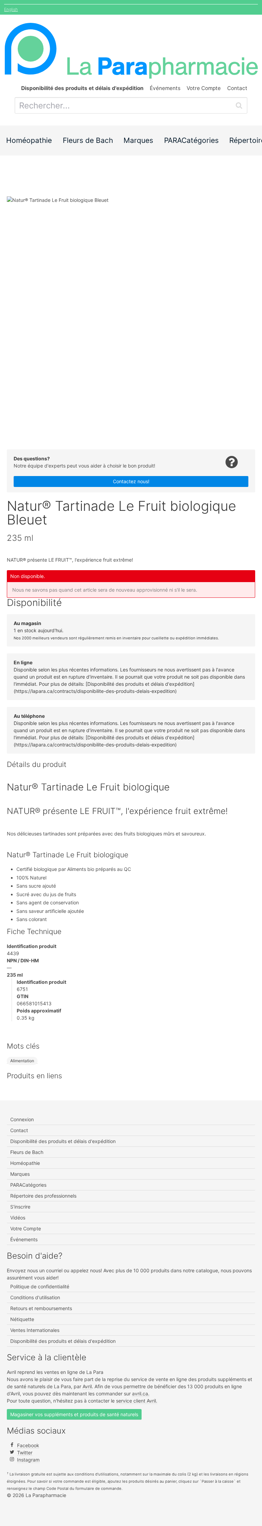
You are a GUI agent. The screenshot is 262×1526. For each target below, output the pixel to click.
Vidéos (17, 1217)
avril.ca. (140, 1393)
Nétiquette (22, 1319)
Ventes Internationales (34, 1330)
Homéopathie (29, 140)
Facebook (28, 1445)
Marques (138, 140)
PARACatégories (191, 140)
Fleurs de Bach (88, 140)
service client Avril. (136, 1401)
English (11, 9)
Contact (237, 88)
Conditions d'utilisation (35, 1297)
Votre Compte (204, 88)
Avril (87, 1386)
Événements (165, 88)
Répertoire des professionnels (43, 1196)
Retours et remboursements (41, 1308)
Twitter (24, 1452)
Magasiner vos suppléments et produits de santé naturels (74, 1414)
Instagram (28, 1460)
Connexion (22, 1119)
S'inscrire (20, 1207)
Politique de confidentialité (39, 1286)
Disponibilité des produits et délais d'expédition (63, 1141)
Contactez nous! (131, 481)
